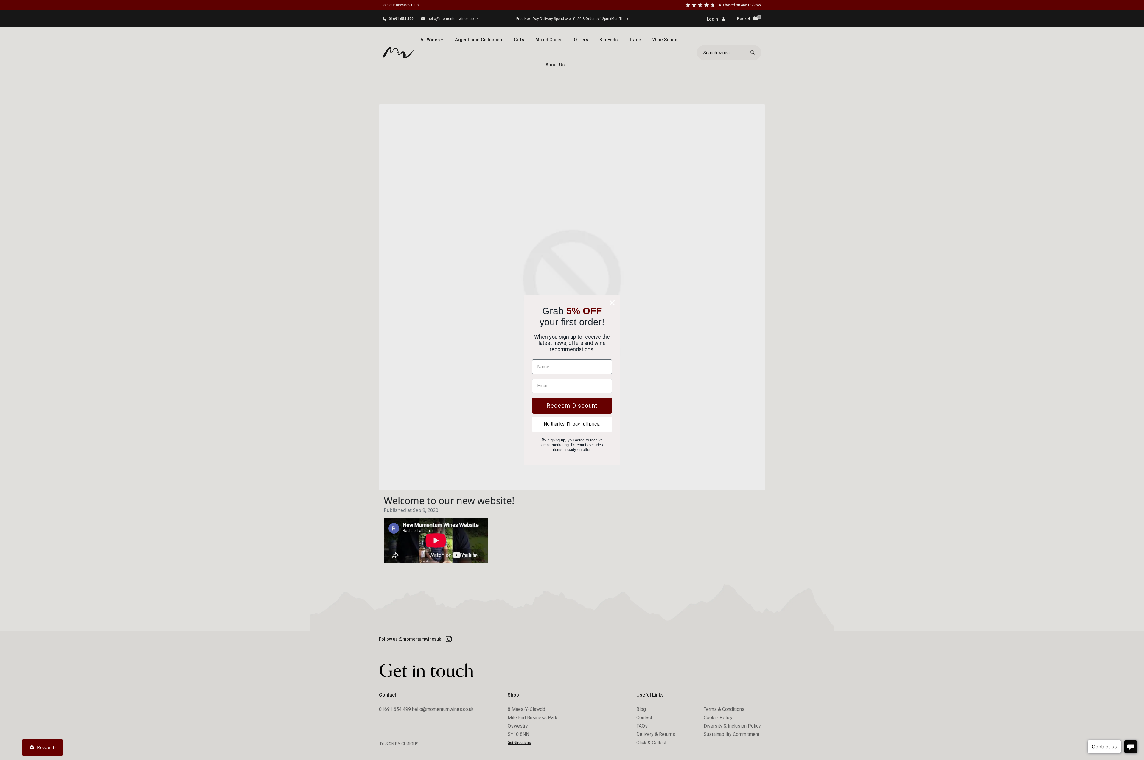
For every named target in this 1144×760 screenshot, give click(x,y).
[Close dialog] (612, 303)
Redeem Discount (572, 405)
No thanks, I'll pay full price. (572, 424)
